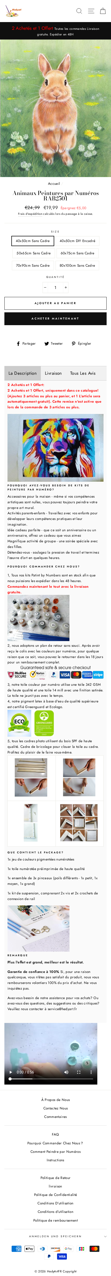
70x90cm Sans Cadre (33, 265)
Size (55, 232)
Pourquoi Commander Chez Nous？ (55, 1143)
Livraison (53, 373)
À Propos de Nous (55, 1099)
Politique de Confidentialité (55, 1194)
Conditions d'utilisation (55, 1211)
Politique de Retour (55, 1177)
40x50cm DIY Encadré (77, 240)
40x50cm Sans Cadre (33, 240)
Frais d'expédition (30, 214)
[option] (55, 31)
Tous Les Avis (83, 373)
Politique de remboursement (55, 1220)
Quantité (55, 277)
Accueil (54, 183)
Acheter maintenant (55, 318)
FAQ (55, 1134)
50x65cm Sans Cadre (34, 253)
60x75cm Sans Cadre (77, 253)
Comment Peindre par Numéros (55, 1151)
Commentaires (55, 1116)
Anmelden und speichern (55, 1236)
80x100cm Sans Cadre (77, 265)
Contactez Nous (55, 1108)
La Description (23, 373)
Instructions (55, 1160)
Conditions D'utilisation (55, 1203)
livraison (55, 1186)
